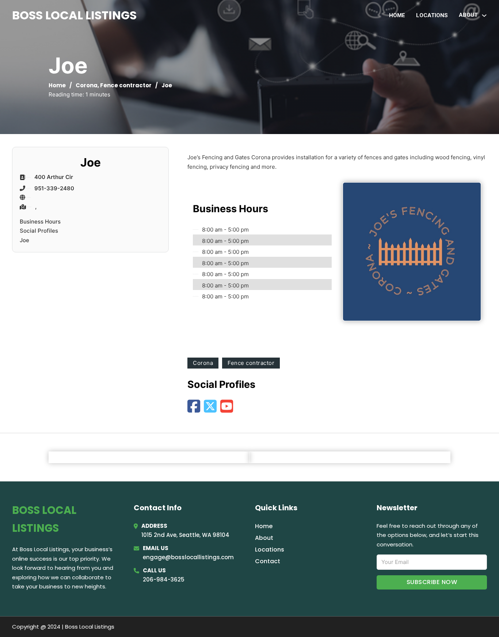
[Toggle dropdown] (484, 15)
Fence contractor (126, 85)
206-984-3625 (163, 579)
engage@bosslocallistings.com (188, 557)
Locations (432, 15)
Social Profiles (39, 230)
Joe (24, 240)
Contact (267, 561)
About (264, 538)
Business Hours (40, 221)
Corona (87, 85)
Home (397, 15)
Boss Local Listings (74, 15)
